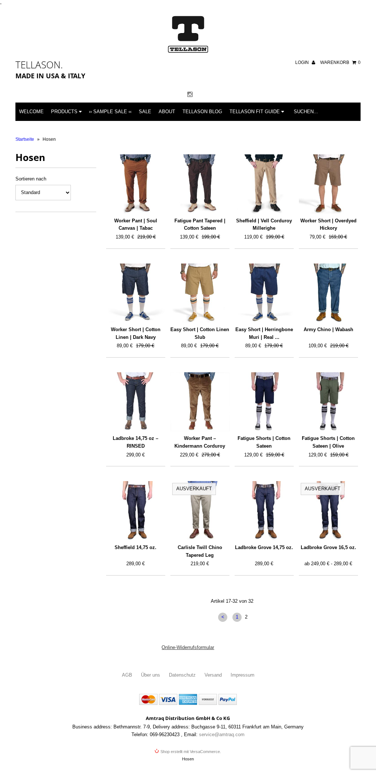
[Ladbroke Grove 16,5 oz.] (328, 510)
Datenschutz (182, 675)
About (167, 111)
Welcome (31, 111)
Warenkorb (340, 62)
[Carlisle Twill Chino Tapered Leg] (199, 510)
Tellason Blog (202, 111)
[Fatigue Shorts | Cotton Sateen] (264, 401)
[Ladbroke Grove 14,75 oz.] (264, 510)
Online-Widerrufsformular (188, 647)
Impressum (242, 675)
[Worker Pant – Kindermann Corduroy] (199, 401)
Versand (213, 675)
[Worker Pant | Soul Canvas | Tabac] (135, 183)
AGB (127, 675)
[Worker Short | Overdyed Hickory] (328, 183)
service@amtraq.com (222, 734)
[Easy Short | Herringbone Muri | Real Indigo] (264, 293)
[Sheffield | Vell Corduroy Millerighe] (264, 183)
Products (65, 111)
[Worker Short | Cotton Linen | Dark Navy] (135, 293)
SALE (145, 111)
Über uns (150, 675)
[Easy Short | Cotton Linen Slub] (199, 293)
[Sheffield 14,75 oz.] (135, 510)
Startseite (24, 139)
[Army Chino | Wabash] (328, 293)
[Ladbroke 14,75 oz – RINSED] (135, 401)
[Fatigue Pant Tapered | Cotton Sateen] (199, 183)
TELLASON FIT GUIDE (255, 111)
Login (302, 62)
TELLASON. (39, 64)
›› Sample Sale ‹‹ (110, 111)
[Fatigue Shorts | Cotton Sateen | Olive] (328, 401)
